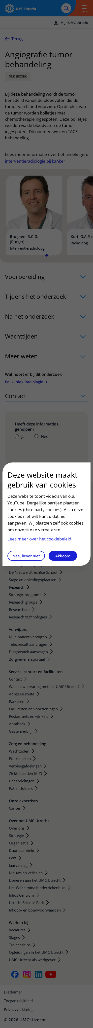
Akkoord (62, 555)
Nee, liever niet (26, 555)
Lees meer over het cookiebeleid (39, 539)
